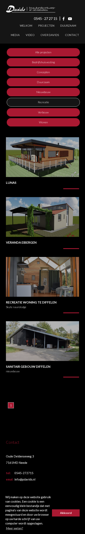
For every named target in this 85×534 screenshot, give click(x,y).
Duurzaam (68, 25)
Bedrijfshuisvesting (43, 62)
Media (15, 35)
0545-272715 (23, 473)
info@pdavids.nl (24, 479)
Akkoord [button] (66, 513)
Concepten (43, 72)
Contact (72, 35)
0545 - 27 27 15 (45, 18)
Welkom (26, 25)
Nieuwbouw (43, 92)
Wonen (43, 122)
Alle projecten (43, 52)
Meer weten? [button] (14, 528)
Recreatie (43, 102)
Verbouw (43, 112)
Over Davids (50, 35)
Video (30, 35)
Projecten (46, 25)
